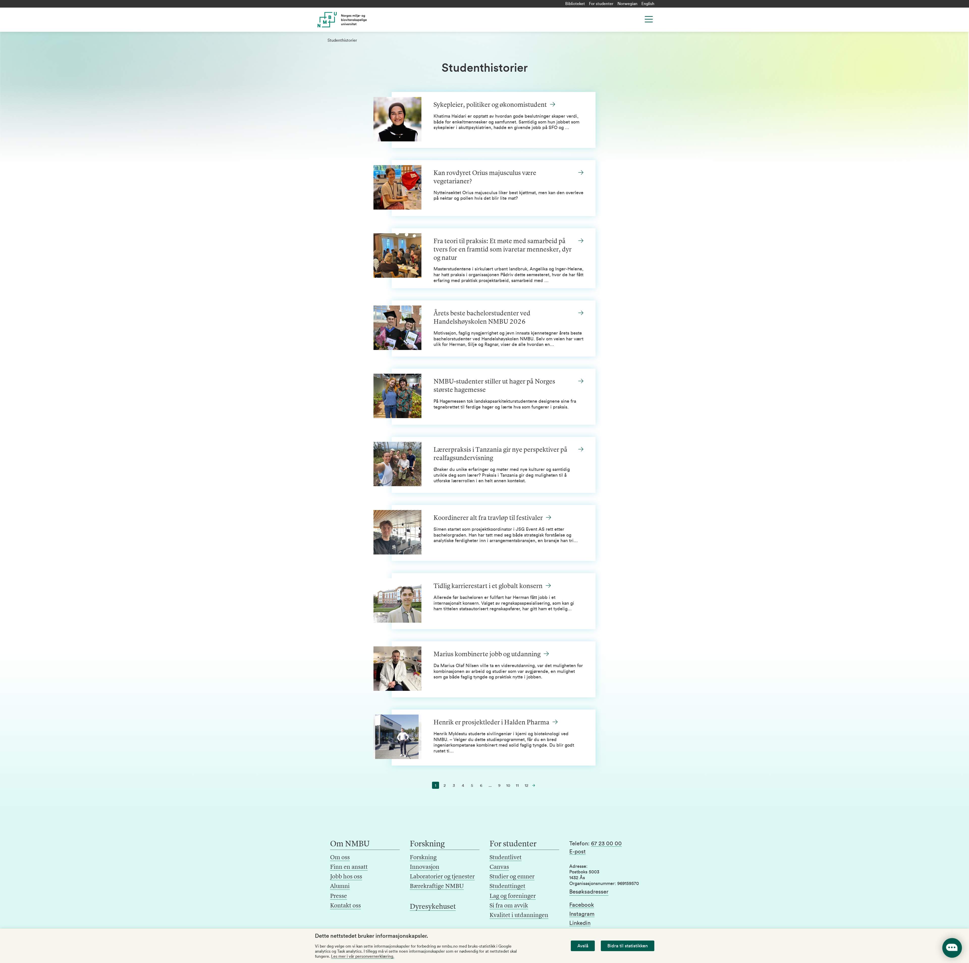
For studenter (601, 4)
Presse (338, 896)
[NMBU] (353, 20)
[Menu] (648, 19)
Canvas (499, 867)
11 (517, 785)
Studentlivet (506, 858)
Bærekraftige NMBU (437, 886)
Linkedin (579, 923)
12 (526, 785)
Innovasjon (424, 867)
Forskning (423, 858)
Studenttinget (507, 886)
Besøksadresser (588, 892)
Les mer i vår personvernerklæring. (362, 956)
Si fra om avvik (509, 906)
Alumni (340, 886)
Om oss (340, 858)
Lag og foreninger (513, 896)
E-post (577, 851)
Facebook (581, 905)
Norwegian (627, 4)
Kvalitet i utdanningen (519, 916)
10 (508, 785)
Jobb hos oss (346, 877)
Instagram (582, 914)
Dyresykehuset (433, 906)
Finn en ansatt (349, 867)
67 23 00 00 (606, 843)
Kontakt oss (345, 906)
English (647, 4)
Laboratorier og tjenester (442, 877)
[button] (533, 785)
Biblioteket (575, 4)
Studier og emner (512, 877)
